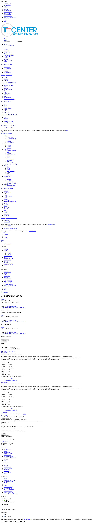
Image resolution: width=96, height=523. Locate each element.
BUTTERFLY (7, 192)
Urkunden (6, 120)
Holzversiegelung (8, 12)
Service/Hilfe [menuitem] (8, 11)
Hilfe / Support (7, 3)
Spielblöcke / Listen (8, 121)
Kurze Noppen (7, 68)
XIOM (5, 212)
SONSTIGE (7, 215)
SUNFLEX (6, 207)
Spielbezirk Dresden (8, 481)
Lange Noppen (7, 69)
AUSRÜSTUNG (8, 256)
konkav (2, 315)
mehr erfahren (51, 224)
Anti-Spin (6, 71)
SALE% (6, 261)
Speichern (3, 433)
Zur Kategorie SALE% (6, 133)
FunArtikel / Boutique (9, 122)
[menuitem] (49, 4)
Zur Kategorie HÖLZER (6, 75)
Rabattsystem (7, 8)
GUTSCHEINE (7, 260)
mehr (24, 414)
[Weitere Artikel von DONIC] (3, 299)
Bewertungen (11, 351)
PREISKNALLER (11, 186)
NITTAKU (6, 204)
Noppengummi (7, 72)
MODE (5, 257)
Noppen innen (7, 67)
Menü (5, 38)
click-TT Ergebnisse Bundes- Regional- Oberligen (11, 493)
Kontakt (5, 6)
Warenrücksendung (8, 16)
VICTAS (6, 211)
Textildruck (6, 220)
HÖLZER (6, 250)
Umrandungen (7, 93)
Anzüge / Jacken (7, 108)
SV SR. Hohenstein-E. (9, 489)
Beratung (6, 9)
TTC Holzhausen (8, 491)
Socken (5, 111)
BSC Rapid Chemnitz (9, 488)
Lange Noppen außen (12, 139)
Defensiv (6, 80)
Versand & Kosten (8, 13)
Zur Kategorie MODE (6, 101)
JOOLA (6, 199)
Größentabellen (7, 472)
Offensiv (6, 77)
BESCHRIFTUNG (8, 264)
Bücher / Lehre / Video (9, 99)
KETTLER (6, 200)
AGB (5, 20)
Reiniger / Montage (8, 85)
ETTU (5, 485)
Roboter (5, 96)
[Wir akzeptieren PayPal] (4, 292)
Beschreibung (4, 351)
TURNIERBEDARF (9, 258)
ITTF (5, 484)
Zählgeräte (6, 95)
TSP (5, 210)
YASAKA (6, 214)
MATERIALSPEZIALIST (10, 202)
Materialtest (6, 469)
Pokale (5, 117)
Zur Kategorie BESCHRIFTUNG (9, 218)
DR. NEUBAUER (8, 196)
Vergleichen (3, 341)
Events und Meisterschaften (10, 228)
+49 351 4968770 (5, 441)
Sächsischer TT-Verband (9, 480)
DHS (5, 193)
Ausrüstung (6, 149)
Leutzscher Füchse (8, 487)
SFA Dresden (7, 483)
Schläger (6, 88)
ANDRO (6, 191)
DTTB (5, 478)
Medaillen (6, 118)
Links (5, 21)
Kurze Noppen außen (12, 138)
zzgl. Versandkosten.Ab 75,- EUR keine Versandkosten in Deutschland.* (13, 306)
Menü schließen (7, 244)
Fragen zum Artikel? (8, 378)
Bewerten (3, 345)
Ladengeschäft (7, 5)
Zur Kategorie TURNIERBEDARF (9, 114)
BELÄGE (6, 249)
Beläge (5, 135)
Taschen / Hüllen (8, 89)
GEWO (5, 197)
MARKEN (6, 262)
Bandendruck (7, 222)
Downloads (6, 471)
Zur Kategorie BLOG (6, 225)
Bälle (5, 86)
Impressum (6, 18)
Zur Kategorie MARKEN (7, 188)
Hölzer (5, 143)
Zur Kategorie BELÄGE (6, 64)
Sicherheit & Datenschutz (10, 17)
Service (5, 266)
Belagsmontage (7, 10)
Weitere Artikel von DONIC (10, 380)
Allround (6, 79)
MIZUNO (6, 203)
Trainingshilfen (7, 97)
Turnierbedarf (7, 176)
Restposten (6, 184)
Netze (5, 92)
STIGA (5, 206)
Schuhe (5, 109)
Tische (5, 90)
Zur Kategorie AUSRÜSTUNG (8, 82)
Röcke (5, 106)
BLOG (5, 265)
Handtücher (6, 112)
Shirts (5, 104)
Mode (5, 165)
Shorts (5, 105)
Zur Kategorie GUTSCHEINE (8, 125)
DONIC (6, 195)
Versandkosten (26, 519)
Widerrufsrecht (7, 14)
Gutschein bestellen (8, 128)
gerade (2, 327)
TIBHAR (6, 208)
